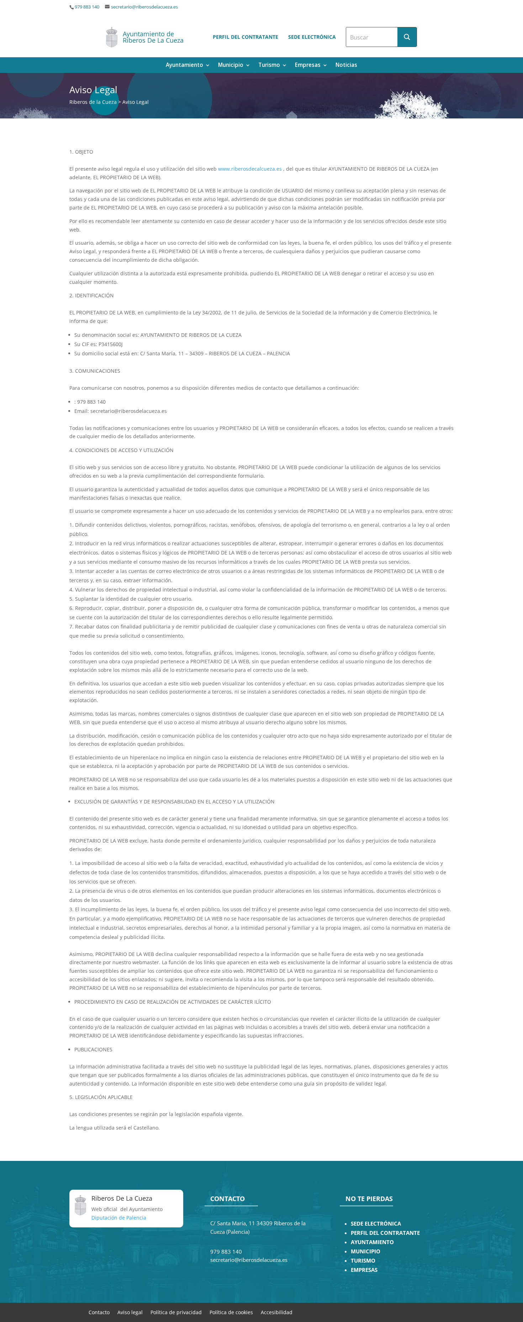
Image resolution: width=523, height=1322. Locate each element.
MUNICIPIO (365, 1251)
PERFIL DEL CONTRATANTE (385, 1233)
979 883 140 (87, 7)
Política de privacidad (176, 1312)
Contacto (99, 1312)
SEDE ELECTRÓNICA (376, 1223)
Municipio (230, 66)
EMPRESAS (364, 1270)
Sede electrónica (312, 36)
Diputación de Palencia (118, 1217)
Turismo (269, 66)
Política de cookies (231, 1312)
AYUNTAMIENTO (372, 1242)
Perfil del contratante (245, 36)
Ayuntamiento (184, 66)
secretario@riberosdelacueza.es (144, 7)
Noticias (346, 66)
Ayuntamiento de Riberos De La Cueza (153, 37)
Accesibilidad (276, 1312)
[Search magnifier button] (407, 37)
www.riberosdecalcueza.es (250, 168)
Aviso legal (130, 1312)
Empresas (308, 66)
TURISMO (363, 1260)
